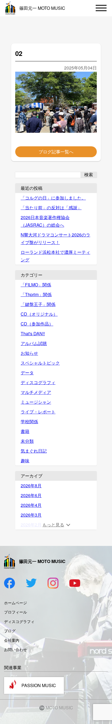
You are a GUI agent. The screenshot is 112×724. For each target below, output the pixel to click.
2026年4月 (31, 505)
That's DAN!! (33, 333)
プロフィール (15, 612)
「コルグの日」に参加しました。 (53, 198)
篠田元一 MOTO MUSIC (42, 8)
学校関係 (29, 421)
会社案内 (11, 640)
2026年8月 (31, 485)
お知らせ (29, 353)
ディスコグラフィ (38, 382)
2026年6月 (31, 495)
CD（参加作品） (37, 324)
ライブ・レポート (38, 412)
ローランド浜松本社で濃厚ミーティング (55, 256)
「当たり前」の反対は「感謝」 (51, 207)
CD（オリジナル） (39, 314)
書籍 (25, 431)
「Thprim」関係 (36, 294)
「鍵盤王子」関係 (38, 304)
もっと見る (53, 524)
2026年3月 (31, 515)
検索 (88, 174)
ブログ (9, 630)
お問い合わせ (15, 649)
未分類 (27, 441)
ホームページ (15, 602)
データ (27, 372)
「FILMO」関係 (36, 285)
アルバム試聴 (34, 343)
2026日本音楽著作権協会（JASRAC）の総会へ (45, 221)
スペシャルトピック (40, 363)
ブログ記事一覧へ (56, 151)
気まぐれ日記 (34, 451)
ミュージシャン (36, 402)
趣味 (25, 460)
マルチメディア (36, 392)
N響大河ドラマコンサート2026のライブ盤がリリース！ (55, 238)
